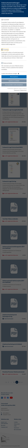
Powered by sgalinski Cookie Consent (16, 88)
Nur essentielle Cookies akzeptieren (14, 84)
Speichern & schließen (14, 80)
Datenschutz (23, 90)
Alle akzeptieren (14, 76)
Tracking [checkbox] (5, 49)
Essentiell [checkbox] (6, 19)
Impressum (16, 90)
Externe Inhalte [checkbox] (7, 63)
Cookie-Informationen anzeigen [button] (9, 73)
